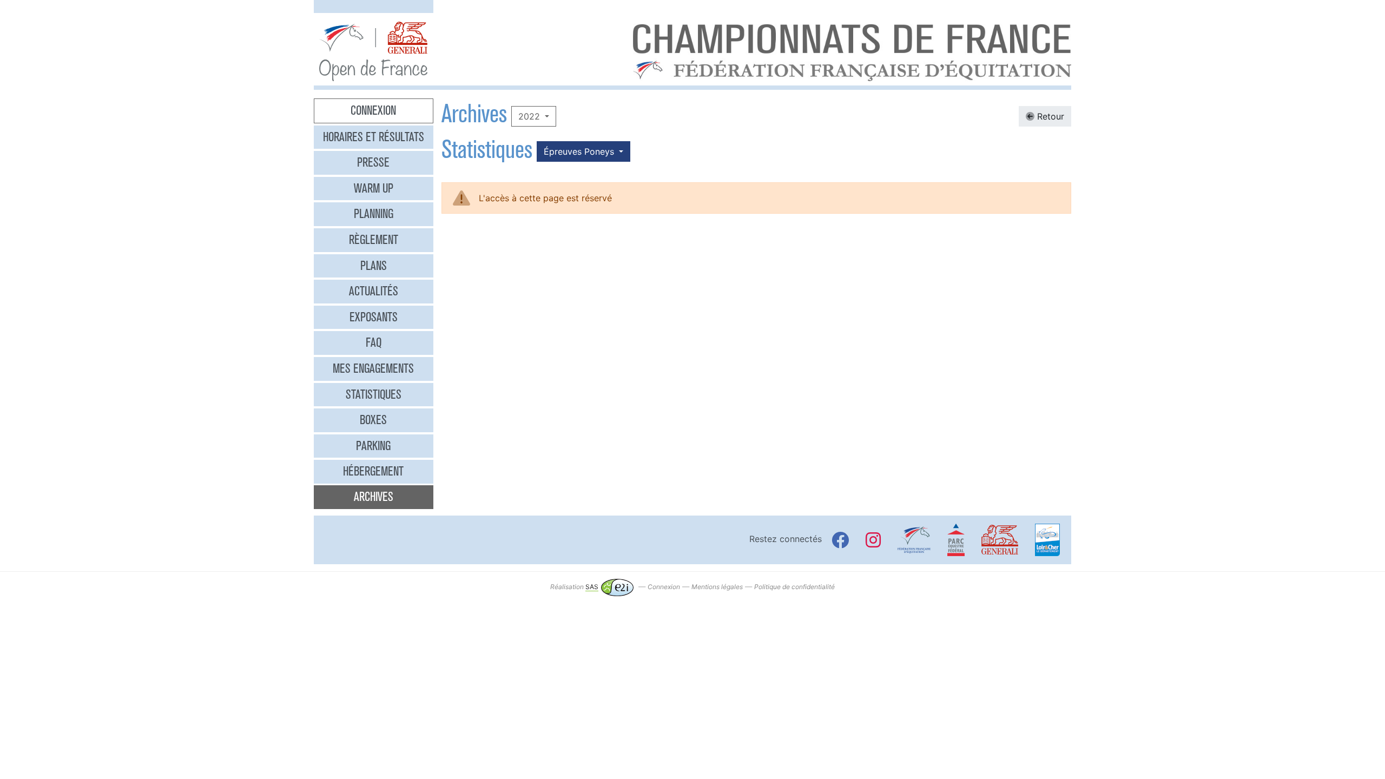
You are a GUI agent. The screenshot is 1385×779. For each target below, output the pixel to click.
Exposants (373, 317)
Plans (373, 265)
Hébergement (373, 471)
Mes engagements (373, 368)
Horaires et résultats (373, 136)
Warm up (373, 188)
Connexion (373, 110)
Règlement (373, 239)
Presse (373, 162)
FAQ (373, 342)
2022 (530, 116)
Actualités (373, 291)
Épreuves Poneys (580, 151)
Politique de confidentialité (794, 587)
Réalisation (574, 587)
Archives (373, 496)
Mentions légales (717, 587)
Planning (373, 213)
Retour (1049, 116)
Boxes (373, 419)
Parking (373, 445)
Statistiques (373, 394)
